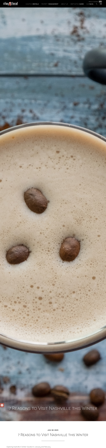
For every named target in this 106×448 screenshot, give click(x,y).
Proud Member (93, 1)
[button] (2, 405)
